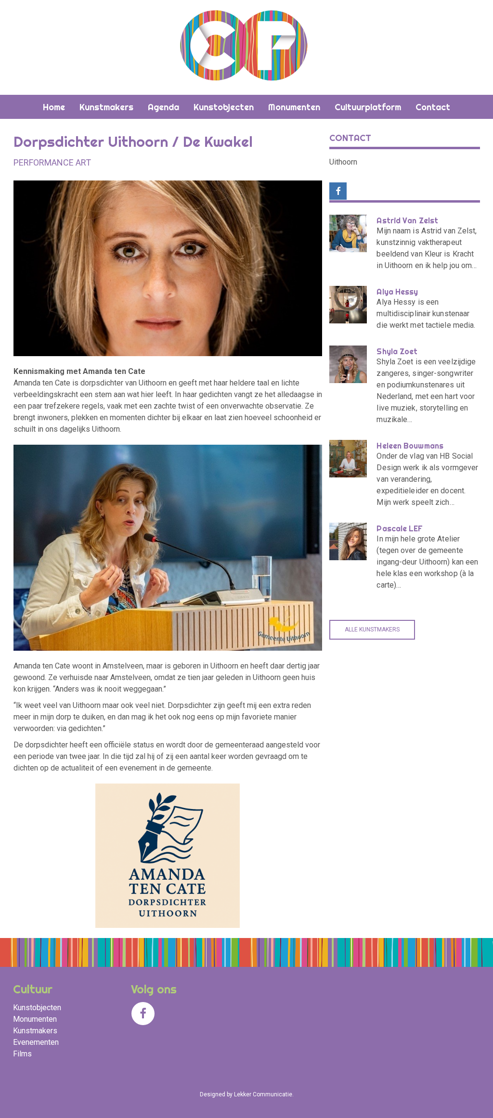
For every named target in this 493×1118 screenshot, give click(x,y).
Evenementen (36, 1042)
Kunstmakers (35, 1030)
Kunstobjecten (37, 1007)
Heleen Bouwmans (409, 445)
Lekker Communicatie (263, 1094)
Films (22, 1053)
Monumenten (35, 1019)
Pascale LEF (399, 528)
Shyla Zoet (396, 351)
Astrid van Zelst (407, 220)
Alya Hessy (397, 291)
